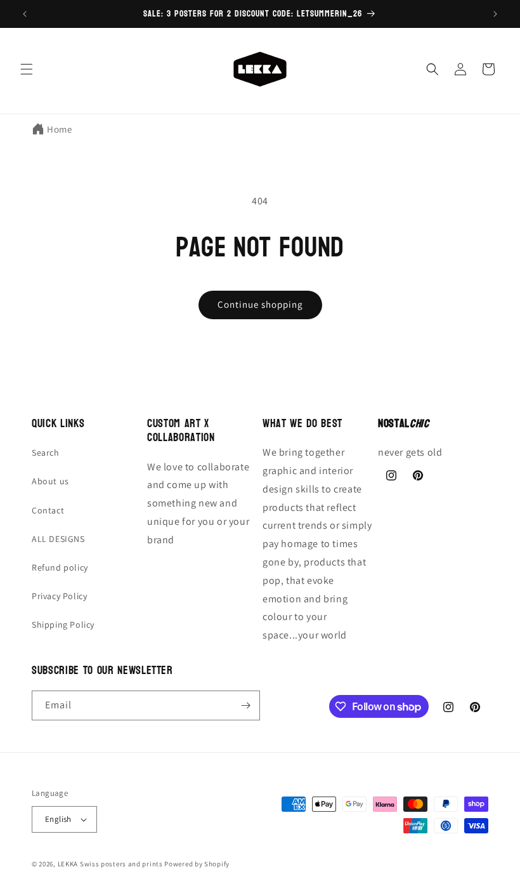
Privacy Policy (59, 596)
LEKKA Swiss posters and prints (110, 863)
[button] (27, 69)
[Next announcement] (495, 14)
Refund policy (60, 567)
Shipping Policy (63, 624)
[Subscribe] (245, 705)
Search (46, 452)
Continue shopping (260, 304)
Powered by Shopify (197, 863)
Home (59, 129)
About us (50, 481)
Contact (48, 510)
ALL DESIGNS (58, 539)
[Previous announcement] (25, 14)
